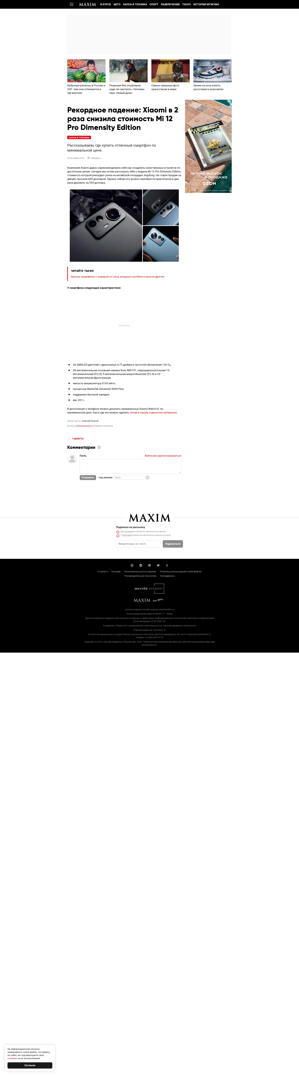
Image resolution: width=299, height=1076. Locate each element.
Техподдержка (167, 576)
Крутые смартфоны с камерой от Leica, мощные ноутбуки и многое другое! (117, 276)
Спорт (154, 4)
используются (83, 426)
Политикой (127, 535)
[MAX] (132, 565)
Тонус (186, 4)
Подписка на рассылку (130, 527)
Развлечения (170, 4)
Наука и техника (135, 4)
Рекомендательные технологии (140, 576)
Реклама (116, 571)
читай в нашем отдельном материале (153, 412)
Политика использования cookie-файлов (181, 571)
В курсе (105, 4)
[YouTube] (158, 565)
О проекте (103, 571)
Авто (117, 4)
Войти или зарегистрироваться (163, 455)
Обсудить (96, 158)
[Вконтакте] (141, 565)
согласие (129, 531)
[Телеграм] (149, 565)
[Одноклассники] (167, 565)
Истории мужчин (206, 4)
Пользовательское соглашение (140, 571)
